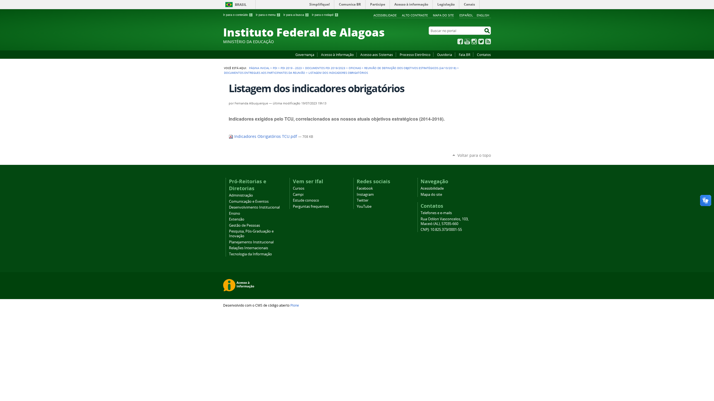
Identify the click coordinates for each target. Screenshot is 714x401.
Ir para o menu (267, 14)
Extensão (236, 219)
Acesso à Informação (337, 54)
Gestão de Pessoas (244, 225)
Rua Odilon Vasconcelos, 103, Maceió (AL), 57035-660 (445, 221)
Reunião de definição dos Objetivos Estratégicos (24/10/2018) (410, 68)
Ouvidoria (444, 54)
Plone (294, 305)
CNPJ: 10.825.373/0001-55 (441, 229)
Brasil (241, 4)
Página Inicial (259, 68)
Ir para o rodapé (324, 14)
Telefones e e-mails (436, 213)
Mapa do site (443, 15)
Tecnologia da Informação (250, 254)
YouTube (467, 41)
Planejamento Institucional (251, 242)
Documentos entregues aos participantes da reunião (264, 73)
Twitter (481, 41)
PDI (275, 68)
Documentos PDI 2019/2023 (325, 68)
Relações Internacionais (248, 248)
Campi (298, 194)
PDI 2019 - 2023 (291, 68)
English (483, 15)
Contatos (484, 54)
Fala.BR (464, 54)
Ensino (234, 213)
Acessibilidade (385, 15)
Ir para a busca (295, 14)
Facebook (460, 41)
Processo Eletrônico (415, 54)
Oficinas (355, 68)
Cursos (298, 188)
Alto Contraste (415, 15)
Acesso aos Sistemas (376, 54)
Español (466, 15)
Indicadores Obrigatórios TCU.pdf (265, 136)
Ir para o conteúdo (237, 14)
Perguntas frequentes (311, 206)
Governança (304, 54)
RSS (488, 41)
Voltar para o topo (474, 155)
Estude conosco (306, 200)
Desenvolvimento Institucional (254, 207)
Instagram (474, 41)
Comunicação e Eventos (249, 201)
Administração (241, 195)
